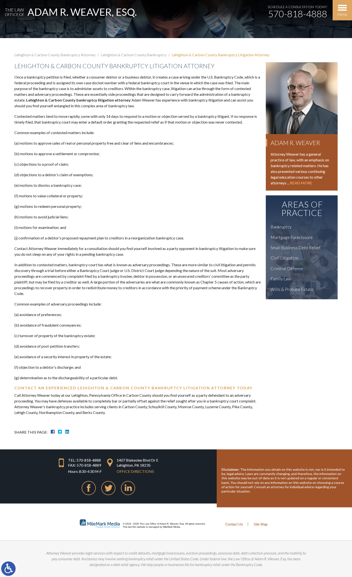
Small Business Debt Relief (295, 247)
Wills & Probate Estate (292, 289)
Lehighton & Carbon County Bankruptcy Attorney (55, 54)
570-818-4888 (297, 13)
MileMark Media (171, 527)
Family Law (281, 278)
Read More (301, 183)
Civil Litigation (284, 257)
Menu (342, 14)
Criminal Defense (287, 268)
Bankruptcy (281, 226)
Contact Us (234, 524)
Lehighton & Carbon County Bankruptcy (133, 54)
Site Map (260, 524)
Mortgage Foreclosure (292, 237)
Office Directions (135, 471)
